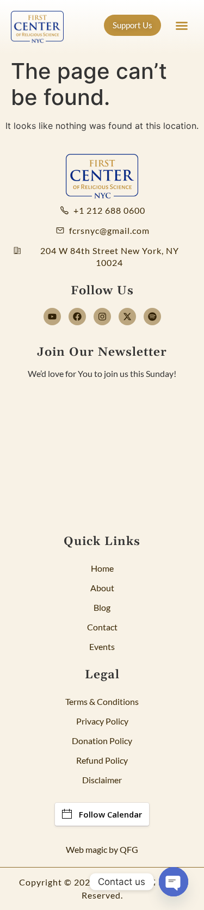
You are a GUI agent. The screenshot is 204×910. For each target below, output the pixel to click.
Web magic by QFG (102, 849)
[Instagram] (102, 316)
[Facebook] (77, 316)
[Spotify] (152, 316)
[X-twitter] (127, 316)
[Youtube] (52, 316)
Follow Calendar (110, 814)
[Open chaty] (173, 881)
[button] (181, 25)
